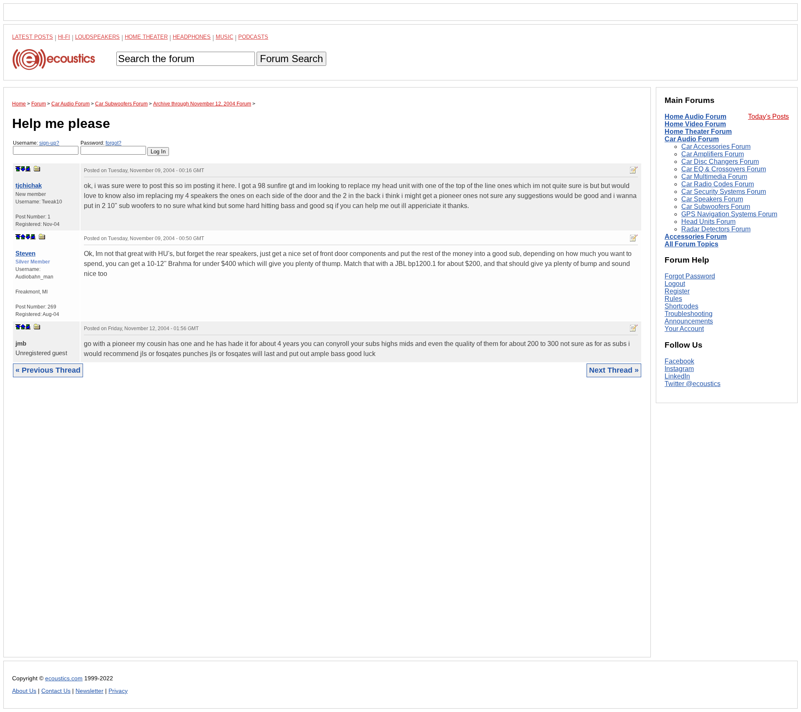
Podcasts (253, 37)
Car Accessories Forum (716, 146)
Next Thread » (614, 370)
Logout (675, 283)
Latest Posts (32, 37)
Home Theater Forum (698, 131)
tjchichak (28, 185)
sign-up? (49, 143)
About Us (24, 691)
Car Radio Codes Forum (717, 184)
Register (677, 291)
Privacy (118, 691)
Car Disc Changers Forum (720, 161)
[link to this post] (37, 168)
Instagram (679, 368)
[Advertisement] (262, 524)
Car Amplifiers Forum (712, 154)
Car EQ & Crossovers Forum (723, 169)
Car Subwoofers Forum (715, 206)
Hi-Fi (64, 37)
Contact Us (56, 691)
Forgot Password (690, 276)
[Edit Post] (634, 170)
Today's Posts (768, 116)
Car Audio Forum (692, 139)
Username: (36, 143)
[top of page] (17, 168)
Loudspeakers (97, 37)
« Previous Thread (48, 370)
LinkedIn (677, 376)
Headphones (192, 37)
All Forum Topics (691, 244)
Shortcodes (681, 306)
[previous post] (22, 236)
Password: (101, 143)
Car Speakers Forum (712, 199)
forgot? (113, 143)
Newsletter (89, 691)
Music (224, 37)
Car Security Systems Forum (723, 191)
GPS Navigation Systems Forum (729, 214)
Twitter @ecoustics (692, 383)
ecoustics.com (64, 678)
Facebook (679, 361)
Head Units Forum (708, 221)
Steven (25, 253)
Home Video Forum (695, 124)
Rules (673, 298)
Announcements (689, 321)
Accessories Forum (696, 236)
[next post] (22, 168)
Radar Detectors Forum (716, 229)
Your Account (684, 328)
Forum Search (291, 58)
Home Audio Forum (695, 116)
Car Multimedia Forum (714, 176)
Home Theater (146, 37)
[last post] (27, 168)
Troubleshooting (689, 313)
